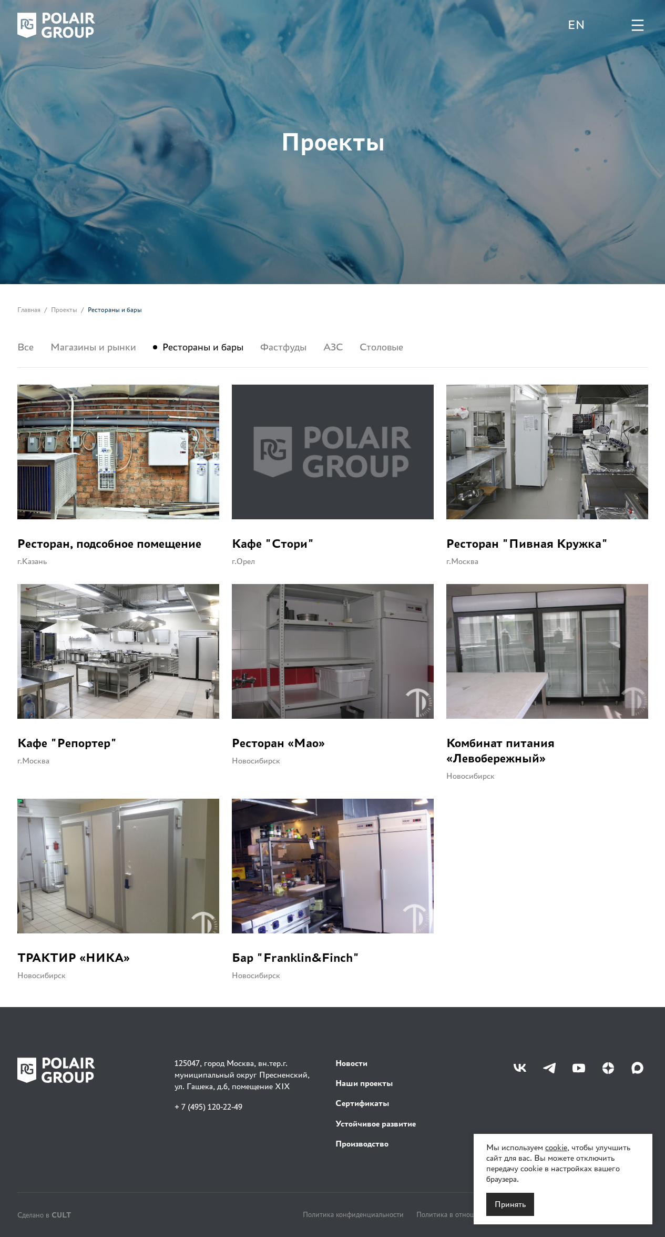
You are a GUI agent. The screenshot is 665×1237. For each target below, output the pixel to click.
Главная (28, 310)
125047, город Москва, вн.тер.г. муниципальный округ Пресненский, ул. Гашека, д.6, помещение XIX (242, 1075)
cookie (556, 1147)
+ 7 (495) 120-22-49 (208, 1107)
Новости (351, 1063)
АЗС (333, 347)
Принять (510, 1204)
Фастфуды (283, 347)
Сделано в (44, 1214)
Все (25, 347)
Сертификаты (362, 1103)
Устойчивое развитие (375, 1124)
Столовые (381, 347)
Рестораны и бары (202, 347)
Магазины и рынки (93, 347)
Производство (361, 1144)
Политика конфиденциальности (353, 1214)
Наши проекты (364, 1083)
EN (576, 25)
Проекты (64, 310)
